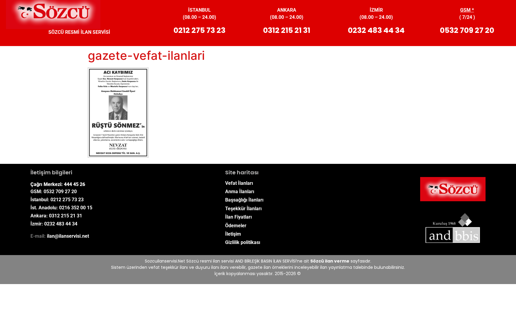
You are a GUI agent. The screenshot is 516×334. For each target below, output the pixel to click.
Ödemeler (235, 225)
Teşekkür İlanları (243, 208)
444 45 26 (74, 184)
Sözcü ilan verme (329, 261)
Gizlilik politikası (242, 242)
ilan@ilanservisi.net (68, 236)
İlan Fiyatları (238, 217)
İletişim (233, 234)
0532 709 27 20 (467, 30)
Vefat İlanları (239, 183)
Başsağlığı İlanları (244, 200)
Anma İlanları (239, 191)
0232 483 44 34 (376, 30)
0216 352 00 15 (75, 208)
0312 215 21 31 (286, 30)
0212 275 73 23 (199, 30)
